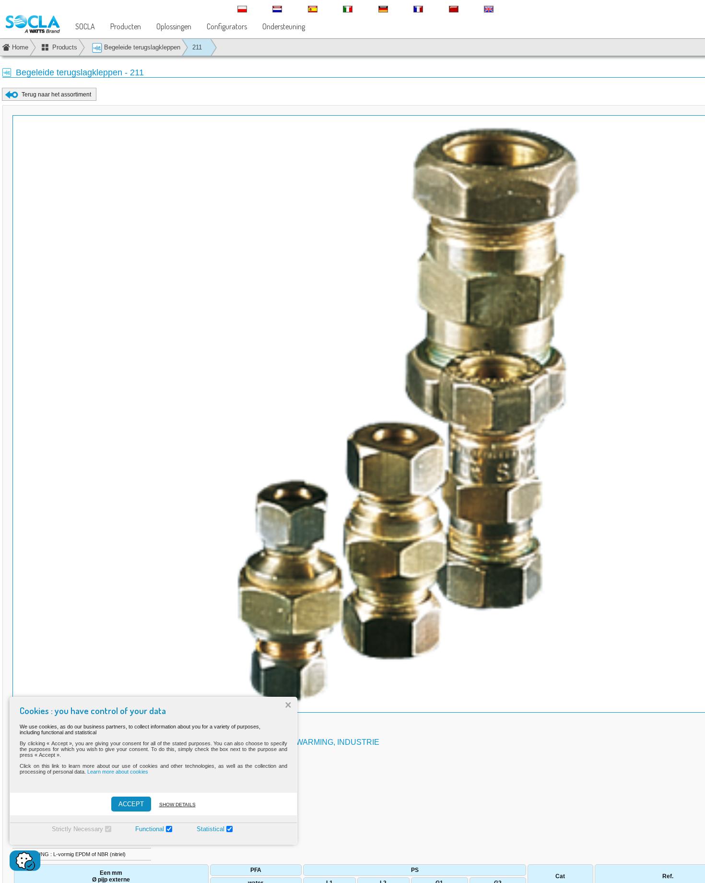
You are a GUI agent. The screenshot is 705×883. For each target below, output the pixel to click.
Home (20, 47)
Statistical (210, 829)
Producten (125, 26)
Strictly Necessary (77, 829)
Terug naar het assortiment (56, 94)
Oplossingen (173, 26)
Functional (149, 829)
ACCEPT (131, 804)
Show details (177, 804)
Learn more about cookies (117, 772)
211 (197, 47)
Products (64, 47)
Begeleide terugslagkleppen (141, 47)
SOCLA (85, 26)
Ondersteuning (283, 26)
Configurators (227, 26)
